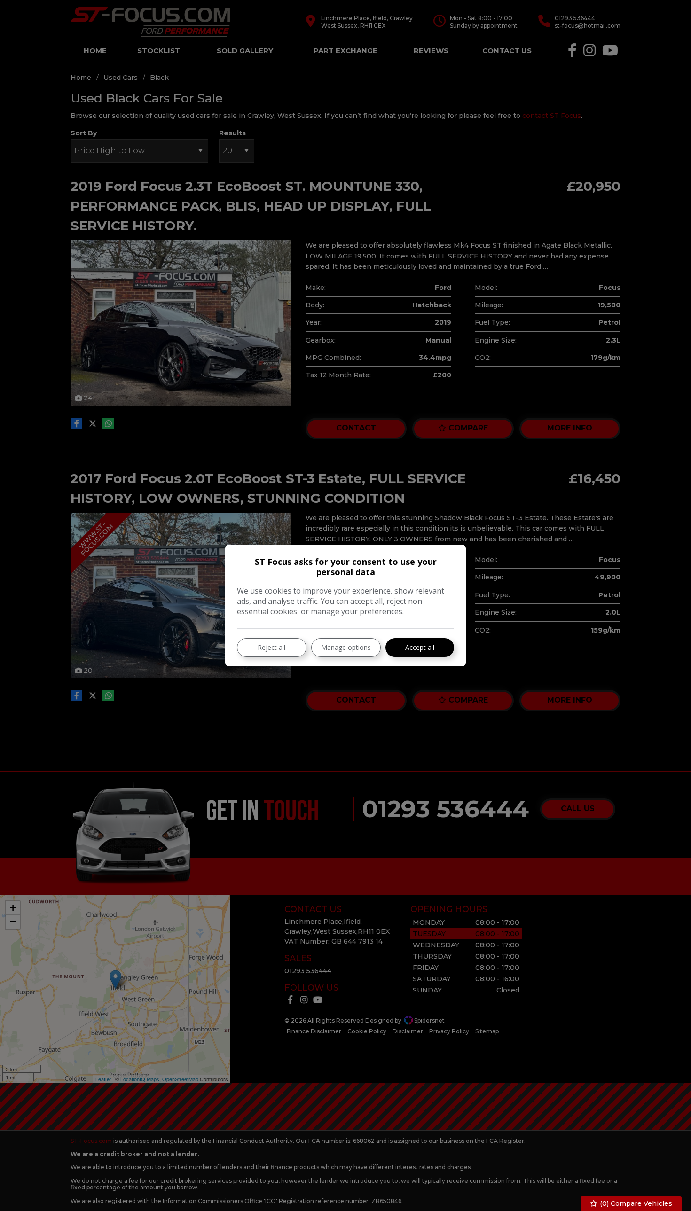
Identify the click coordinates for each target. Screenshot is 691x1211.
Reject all (271, 647)
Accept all (419, 647)
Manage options (346, 647)
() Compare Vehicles (635, 1203)
